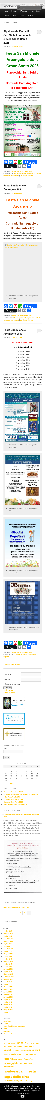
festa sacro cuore (21, 1054)
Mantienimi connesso (13, 684)
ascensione (25, 1046)
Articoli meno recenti (11, 664)
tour (39, 1081)
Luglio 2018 (7, 959)
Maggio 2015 (8, 989)
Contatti (30, 16)
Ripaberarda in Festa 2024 (13, 802)
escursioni (34, 1049)
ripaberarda (22, 173)
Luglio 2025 (7, 936)
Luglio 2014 (7, 999)
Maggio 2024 (8, 941)
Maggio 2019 (8, 954)
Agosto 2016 (8, 969)
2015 (17, 1043)
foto (34, 1054)
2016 (23, 1043)
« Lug (10, 783)
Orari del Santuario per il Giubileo (16, 907)
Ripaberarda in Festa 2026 (13, 792)
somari (24, 1081)
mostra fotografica (25, 1059)
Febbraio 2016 (8, 977)
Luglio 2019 (7, 951)
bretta (33, 1047)
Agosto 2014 (8, 997)
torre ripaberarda (32, 1081)
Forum (22, 16)
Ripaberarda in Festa (11, 1034)
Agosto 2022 (8, 946)
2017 (28, 1043)
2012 (5, 1043)
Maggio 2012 (8, 1009)
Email (5, 749)
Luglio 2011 (7, 1012)
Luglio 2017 (7, 964)
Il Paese (14, 11)
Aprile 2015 (7, 992)
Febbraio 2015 (8, 994)
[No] (42, 1091)
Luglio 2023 (7, 943)
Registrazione (8, 690)
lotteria (25, 654)
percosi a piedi (25, 1063)
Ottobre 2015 (8, 979)
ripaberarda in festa (34, 173)
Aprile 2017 (7, 966)
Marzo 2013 (7, 1004)
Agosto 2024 (8, 938)
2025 (15, 1047)
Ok (22, 1096)
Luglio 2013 (7, 1002)
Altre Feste (7, 1021)
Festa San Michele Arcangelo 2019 (14, 331)
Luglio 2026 (7, 931)
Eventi (5, 1023)
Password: (6, 680)
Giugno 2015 (8, 987)
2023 (8, 1047)
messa (15, 1059)
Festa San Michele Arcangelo (22, 171)
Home (6, 11)
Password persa (9, 692)
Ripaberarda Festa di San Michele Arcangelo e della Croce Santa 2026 (17, 36)
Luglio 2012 (7, 1007)
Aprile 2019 (7, 956)
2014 (13, 1043)
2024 (11, 1047)
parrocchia (7, 1031)
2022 (4, 1047)
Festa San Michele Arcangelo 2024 (14, 187)
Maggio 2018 (8, 961)
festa (16, 173)
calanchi (7, 1049)
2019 (37, 1043)
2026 (18, 1047)
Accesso (7, 688)
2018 (16, 654)
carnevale (17, 1050)
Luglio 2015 (7, 984)
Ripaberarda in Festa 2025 (13, 799)
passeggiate (10, 1063)
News (14, 16)
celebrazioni (25, 1050)
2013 (10, 1043)
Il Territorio (23, 11)
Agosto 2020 (8, 949)
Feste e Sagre (35, 11)
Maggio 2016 (8, 974)
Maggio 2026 (8, 933)
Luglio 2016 (7, 971)
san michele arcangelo (11, 175)
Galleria (6, 16)
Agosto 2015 (8, 982)
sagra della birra (16, 1076)
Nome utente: (7, 674)
